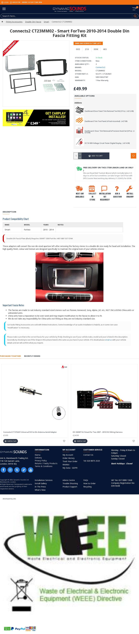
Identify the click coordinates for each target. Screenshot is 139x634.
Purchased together (10, 356)
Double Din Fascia (33, 21)
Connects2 (100, 67)
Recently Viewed (32, 356)
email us (108, 340)
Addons (78, 102)
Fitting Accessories (14, 21)
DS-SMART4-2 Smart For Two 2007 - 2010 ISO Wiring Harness (98, 432)
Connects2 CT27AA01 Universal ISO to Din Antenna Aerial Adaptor (30, 432)
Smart (46, 21)
